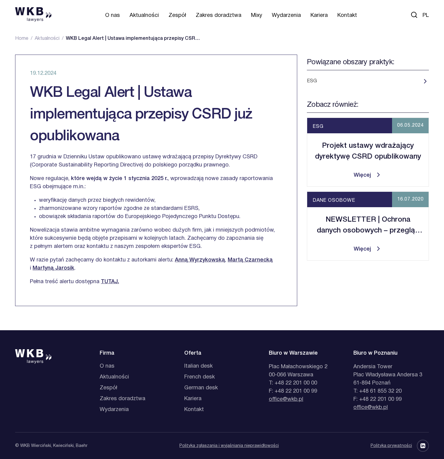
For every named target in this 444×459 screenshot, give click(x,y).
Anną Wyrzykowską (200, 260)
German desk (201, 388)
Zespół (177, 15)
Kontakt (347, 15)
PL (426, 15)
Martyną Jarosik (53, 268)
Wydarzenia (286, 15)
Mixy (256, 15)
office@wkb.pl (286, 399)
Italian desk (198, 366)
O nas (112, 15)
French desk (199, 377)
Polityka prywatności (391, 446)
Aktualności (144, 15)
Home (21, 38)
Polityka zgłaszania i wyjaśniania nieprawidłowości (229, 446)
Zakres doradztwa (218, 15)
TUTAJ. (110, 281)
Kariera (319, 15)
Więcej (362, 175)
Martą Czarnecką (250, 260)
